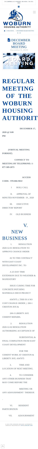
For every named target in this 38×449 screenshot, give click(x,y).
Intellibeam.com (27, 425)
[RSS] (19, 6)
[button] (34, 12)
